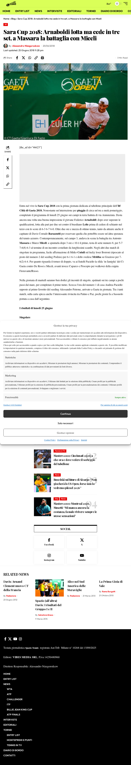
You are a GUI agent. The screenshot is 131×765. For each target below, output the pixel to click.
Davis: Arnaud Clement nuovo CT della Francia (15, 586)
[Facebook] (49, 542)
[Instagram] (49, 557)
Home (6, 18)
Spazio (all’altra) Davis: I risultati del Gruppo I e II (48, 605)
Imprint (84, 440)
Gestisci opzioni (65, 432)
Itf (6, 24)
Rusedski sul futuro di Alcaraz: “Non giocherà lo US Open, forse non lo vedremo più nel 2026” (75, 484)
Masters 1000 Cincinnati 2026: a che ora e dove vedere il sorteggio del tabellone (74, 460)
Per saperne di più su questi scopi (114, 404)
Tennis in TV (60, 451)
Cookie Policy (50, 440)
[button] (102, 3)
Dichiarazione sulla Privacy (68, 440)
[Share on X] (23, 58)
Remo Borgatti (108, 591)
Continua (65, 413)
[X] (82, 542)
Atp (56, 499)
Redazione (11, 595)
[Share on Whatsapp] (30, 58)
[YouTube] (15, 639)
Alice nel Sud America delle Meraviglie (76, 586)
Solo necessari (65, 423)
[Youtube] (82, 557)
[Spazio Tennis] (11, 3)
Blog (13, 18)
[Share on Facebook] (17, 58)
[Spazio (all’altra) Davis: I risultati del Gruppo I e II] (49, 588)
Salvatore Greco (45, 615)
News (57, 475)
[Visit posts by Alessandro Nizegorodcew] (5, 46)
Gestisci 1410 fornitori (12, 404)
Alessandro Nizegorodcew (26, 45)
